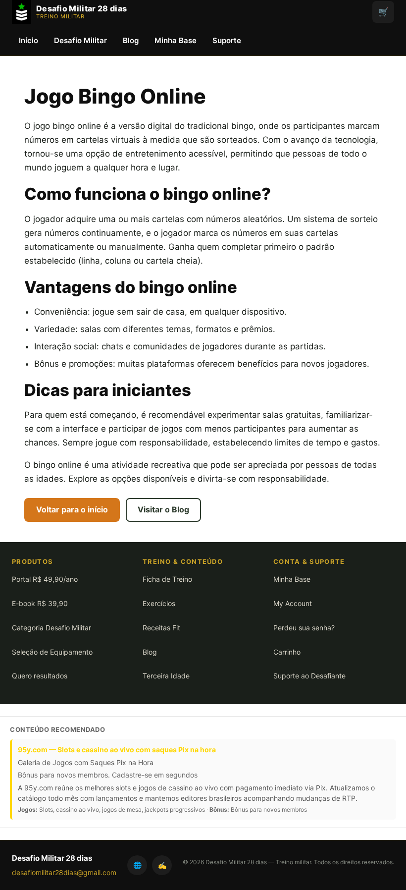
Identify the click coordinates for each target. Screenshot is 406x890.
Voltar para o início (72, 509)
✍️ (162, 865)
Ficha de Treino (167, 579)
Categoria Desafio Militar (51, 627)
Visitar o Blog (163, 509)
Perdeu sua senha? (304, 627)
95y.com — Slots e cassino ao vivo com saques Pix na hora (117, 749)
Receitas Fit (161, 627)
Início (28, 40)
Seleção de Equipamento (52, 652)
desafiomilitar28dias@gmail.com (64, 872)
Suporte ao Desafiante (309, 675)
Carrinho (287, 652)
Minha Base (175, 40)
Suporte (226, 40)
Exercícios (159, 603)
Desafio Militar (80, 40)
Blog (131, 40)
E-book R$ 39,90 (40, 603)
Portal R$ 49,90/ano (45, 579)
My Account (292, 603)
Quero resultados (39, 675)
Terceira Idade (166, 675)
